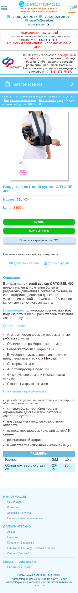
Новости (12, 537)
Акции (11, 531)
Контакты (13, 507)
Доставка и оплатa (26, 263)
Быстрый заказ (39, 230)
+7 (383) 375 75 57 (46, 39)
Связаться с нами (18, 567)
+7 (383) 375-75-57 (24, 17)
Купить (39, 221)
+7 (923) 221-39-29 (56, 17)
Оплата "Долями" (18, 553)
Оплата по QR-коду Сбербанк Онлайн (31, 548)
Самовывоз (14, 501)
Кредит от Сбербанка (20, 542)
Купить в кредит (58, 263)
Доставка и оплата (19, 512)
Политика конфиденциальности (27, 518)
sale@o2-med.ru (41, 20)
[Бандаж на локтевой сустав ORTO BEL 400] (39, 158)
